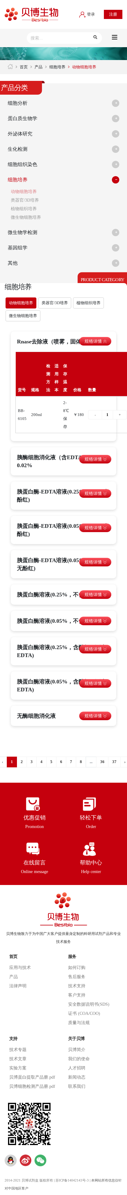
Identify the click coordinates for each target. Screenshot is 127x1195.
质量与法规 (79, 1022)
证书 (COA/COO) (84, 1013)
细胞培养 (57, 67)
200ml (36, 414)
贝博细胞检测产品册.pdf (32, 1086)
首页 (24, 67)
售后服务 (76, 976)
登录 (90, 14)
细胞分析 (17, 103)
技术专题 (18, 1049)
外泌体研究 (20, 134)
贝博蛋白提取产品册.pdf (32, 1077)
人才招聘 (76, 1068)
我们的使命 (79, 1059)
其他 (13, 263)
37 (114, 761)
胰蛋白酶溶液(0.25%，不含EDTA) (59, 595)
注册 (113, 14)
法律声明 (18, 986)
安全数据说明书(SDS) (88, 1004)
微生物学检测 (22, 232)
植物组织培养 (24, 208)
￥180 (78, 414)
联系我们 (76, 1086)
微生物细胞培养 (26, 217)
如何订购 (76, 967)
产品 (39, 67)
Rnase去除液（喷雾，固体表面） (57, 341)
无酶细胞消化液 (36, 716)
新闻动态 (76, 1077)
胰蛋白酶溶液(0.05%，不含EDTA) (59, 621)
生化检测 (17, 149)
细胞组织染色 (22, 164)
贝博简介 (76, 1049)
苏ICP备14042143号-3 (72, 1180)
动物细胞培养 (24, 191)
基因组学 (17, 248)
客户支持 (76, 995)
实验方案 (18, 1068)
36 (102, 761)
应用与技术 (20, 967)
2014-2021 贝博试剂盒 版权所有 (29, 1180)
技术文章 (18, 1059)
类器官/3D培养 (25, 200)
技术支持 (76, 986)
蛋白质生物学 (22, 118)
